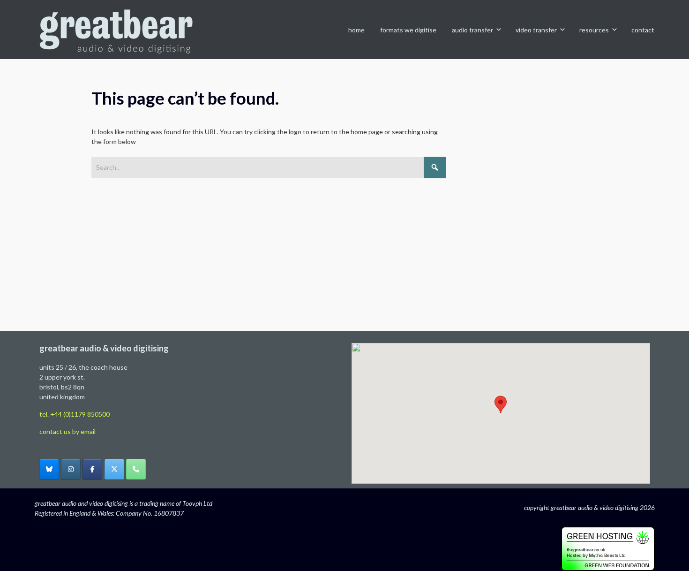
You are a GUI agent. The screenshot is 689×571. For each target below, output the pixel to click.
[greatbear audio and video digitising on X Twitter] (114, 469)
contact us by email (67, 431)
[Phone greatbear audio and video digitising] (136, 469)
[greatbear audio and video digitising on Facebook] (92, 469)
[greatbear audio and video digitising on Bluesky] (49, 469)
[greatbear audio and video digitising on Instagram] (71, 469)
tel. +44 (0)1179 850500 (74, 414)
